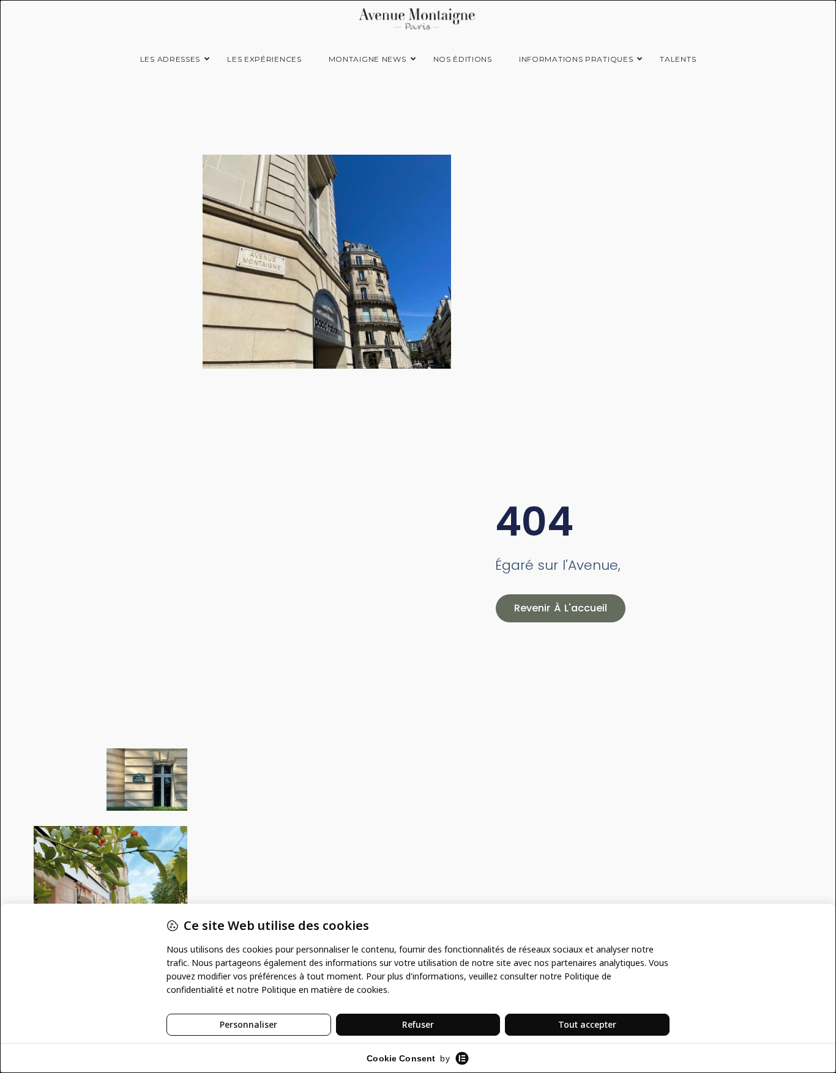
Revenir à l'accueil (560, 608)
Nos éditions (462, 59)
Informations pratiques (576, 59)
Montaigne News (367, 59)
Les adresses (170, 59)
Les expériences (264, 59)
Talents (678, 59)
